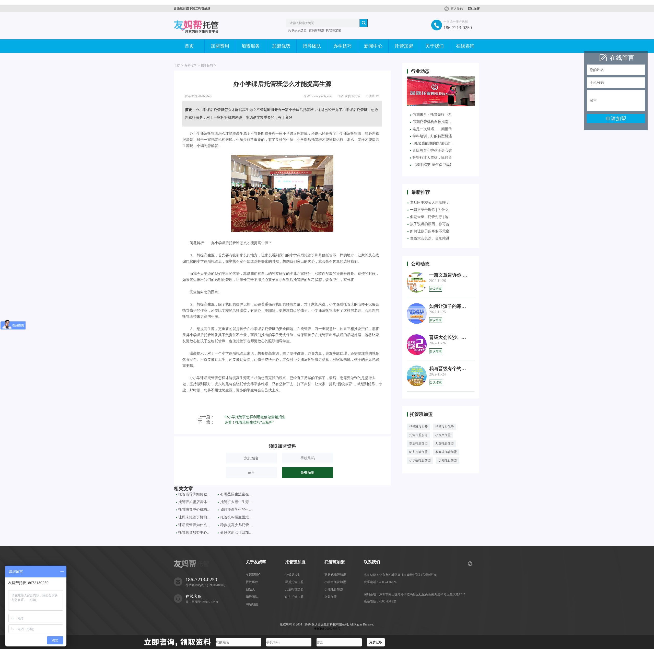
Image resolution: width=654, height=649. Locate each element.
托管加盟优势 (444, 426)
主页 (177, 65)
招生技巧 (207, 65)
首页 (189, 46)
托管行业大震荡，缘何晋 (432, 158)
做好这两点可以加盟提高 (237, 532)
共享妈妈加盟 (297, 30)
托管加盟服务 (418, 435)
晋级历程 (252, 582)
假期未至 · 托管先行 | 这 (432, 115)
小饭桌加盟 (443, 435)
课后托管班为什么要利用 (196, 525)
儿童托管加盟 (444, 443)
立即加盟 (330, 597)
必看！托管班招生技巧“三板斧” (249, 422)
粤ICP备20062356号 (327, 629)
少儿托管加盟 (447, 460)
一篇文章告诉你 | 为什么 (429, 210)
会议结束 (435, 289)
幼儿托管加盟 (418, 452)
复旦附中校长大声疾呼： (429, 202)
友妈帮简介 (253, 574)
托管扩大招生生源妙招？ (237, 502)
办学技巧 (342, 46)
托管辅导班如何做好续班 (196, 494)
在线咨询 (465, 46)
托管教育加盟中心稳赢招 (196, 532)
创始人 (250, 589)
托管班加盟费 (418, 426)
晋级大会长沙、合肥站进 (429, 238)
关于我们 (434, 46)
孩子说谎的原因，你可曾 (429, 224)
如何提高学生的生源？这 (237, 509)
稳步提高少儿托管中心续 (237, 525)
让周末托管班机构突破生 (196, 517)
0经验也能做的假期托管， (433, 143)
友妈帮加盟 (316, 30)
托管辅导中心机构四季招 (196, 509)
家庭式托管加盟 (446, 452)
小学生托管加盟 (420, 460)
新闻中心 (373, 46)
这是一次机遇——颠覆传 (432, 129)
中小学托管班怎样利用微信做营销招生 (255, 417)
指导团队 (312, 46)
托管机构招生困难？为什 (237, 517)
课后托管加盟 (418, 443)
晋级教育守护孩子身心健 (432, 150)
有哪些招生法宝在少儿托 (237, 494)
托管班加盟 (333, 30)
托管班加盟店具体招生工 (196, 502)
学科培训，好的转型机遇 (432, 136)
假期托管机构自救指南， (432, 122)
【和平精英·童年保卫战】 (433, 165)
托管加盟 (404, 46)
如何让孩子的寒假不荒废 (429, 231)
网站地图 (474, 8)
